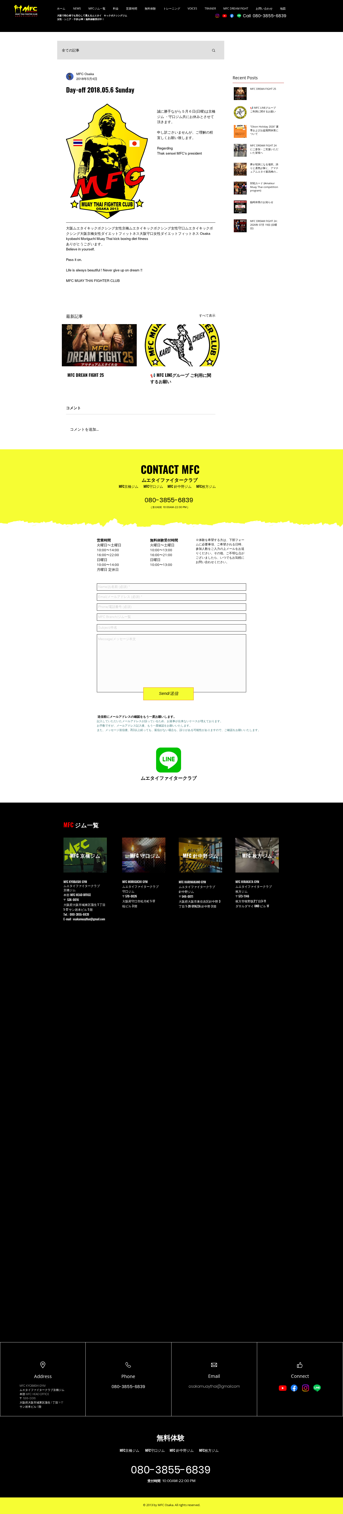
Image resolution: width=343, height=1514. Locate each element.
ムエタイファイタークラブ (170, 479)
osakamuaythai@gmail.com (89, 919)
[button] (213, 50)
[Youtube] (224, 15)
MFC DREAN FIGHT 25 (85, 375)
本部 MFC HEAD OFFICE (77, 894)
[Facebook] (231, 15)
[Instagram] (217, 15)
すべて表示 (207, 315)
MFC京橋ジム (128, 486)
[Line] (239, 15)
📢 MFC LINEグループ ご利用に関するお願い (180, 378)
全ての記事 (70, 50)
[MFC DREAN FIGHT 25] (99, 345)
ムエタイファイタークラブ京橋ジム (42, 1390)
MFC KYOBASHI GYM (33, 1386)
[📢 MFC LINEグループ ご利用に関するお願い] (182, 345)
